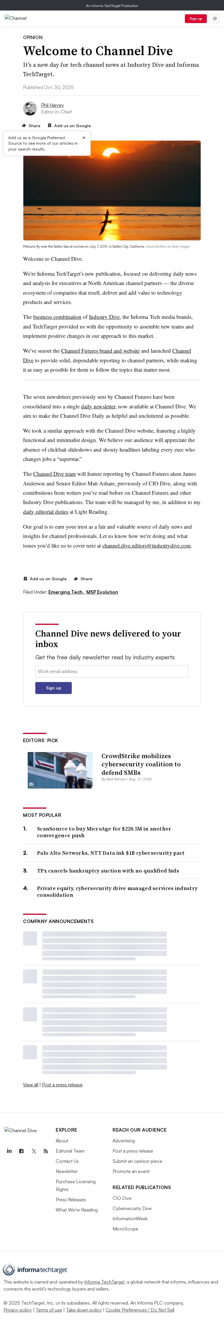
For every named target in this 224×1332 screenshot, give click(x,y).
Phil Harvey (52, 105)
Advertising (124, 1141)
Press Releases (71, 1199)
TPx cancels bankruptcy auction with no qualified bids (108, 870)
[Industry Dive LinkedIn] (9, 1151)
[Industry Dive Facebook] (21, 1151)
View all (30, 1085)
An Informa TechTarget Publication (112, 6)
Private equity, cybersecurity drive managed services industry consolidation (117, 892)
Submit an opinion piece (137, 1161)
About (62, 1141)
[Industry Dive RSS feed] (46, 1151)
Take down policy (84, 1310)
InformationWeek (130, 1218)
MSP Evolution (102, 592)
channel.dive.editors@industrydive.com (146, 545)
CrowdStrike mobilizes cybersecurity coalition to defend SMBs (141, 764)
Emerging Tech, (66, 592)
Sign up (196, 18)
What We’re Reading (77, 1210)
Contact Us (67, 1161)
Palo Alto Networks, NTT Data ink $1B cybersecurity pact (111, 852)
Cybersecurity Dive (132, 1208)
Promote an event (131, 1171)
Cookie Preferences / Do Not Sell (140, 1310)
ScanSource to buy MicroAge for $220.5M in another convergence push (104, 832)
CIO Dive (122, 1198)
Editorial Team (70, 1151)
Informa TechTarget (104, 1282)
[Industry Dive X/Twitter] (33, 1151)
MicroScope (125, 1229)
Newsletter (67, 1171)
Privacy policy (18, 1310)
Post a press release (62, 1085)
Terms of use (49, 1310)
